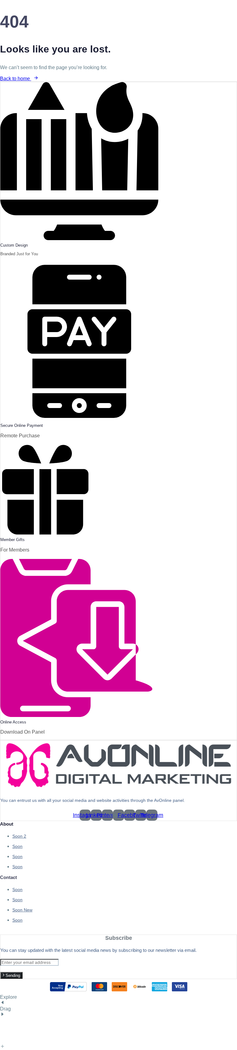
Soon (19, 836)
